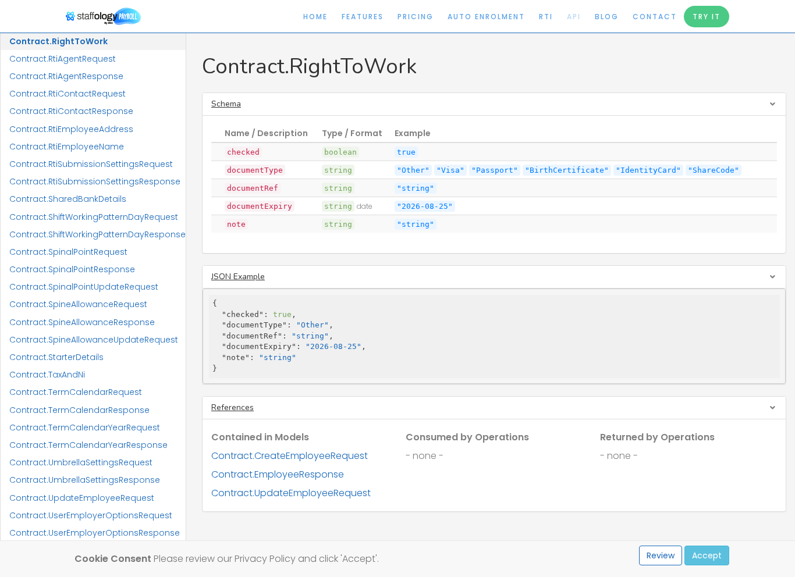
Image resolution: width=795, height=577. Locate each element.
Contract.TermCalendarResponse (79, 410)
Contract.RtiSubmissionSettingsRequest (91, 164)
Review (661, 555)
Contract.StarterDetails (56, 357)
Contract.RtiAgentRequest (62, 59)
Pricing (416, 17)
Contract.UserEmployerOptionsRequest (90, 515)
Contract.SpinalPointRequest (68, 252)
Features (363, 17)
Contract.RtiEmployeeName (66, 146)
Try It (707, 17)
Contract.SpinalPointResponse (72, 269)
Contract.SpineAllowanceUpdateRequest (93, 340)
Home (315, 17)
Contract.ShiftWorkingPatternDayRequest (93, 217)
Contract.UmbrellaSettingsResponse (84, 480)
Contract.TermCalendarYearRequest (84, 427)
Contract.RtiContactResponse (71, 111)
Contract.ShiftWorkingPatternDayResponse (97, 234)
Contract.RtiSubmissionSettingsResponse (94, 181)
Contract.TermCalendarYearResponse (88, 445)
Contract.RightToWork (58, 41)
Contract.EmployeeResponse (277, 474)
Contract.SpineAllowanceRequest (78, 304)
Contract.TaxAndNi (47, 374)
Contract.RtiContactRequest (67, 93)
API (574, 17)
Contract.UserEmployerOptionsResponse (94, 533)
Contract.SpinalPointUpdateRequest (83, 287)
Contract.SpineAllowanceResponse (82, 322)
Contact (655, 17)
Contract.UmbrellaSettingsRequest (80, 462)
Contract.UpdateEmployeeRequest (81, 498)
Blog (607, 17)
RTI (546, 17)
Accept (707, 555)
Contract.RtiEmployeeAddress (71, 129)
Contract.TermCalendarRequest (75, 392)
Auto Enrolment (486, 17)
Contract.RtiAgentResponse (66, 76)
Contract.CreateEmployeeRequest (289, 455)
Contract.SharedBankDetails (67, 199)
